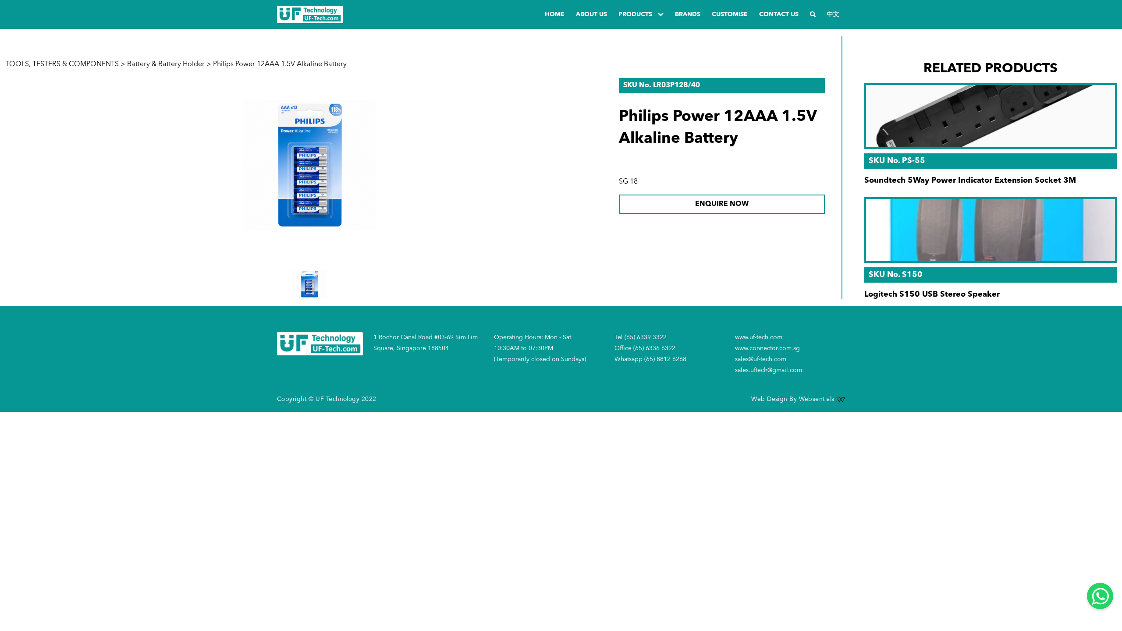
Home (555, 14)
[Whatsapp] (1100, 596)
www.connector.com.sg (767, 348)
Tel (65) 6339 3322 (640, 337)
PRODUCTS (636, 14)
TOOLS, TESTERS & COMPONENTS (62, 64)
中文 (833, 14)
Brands (687, 14)
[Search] (812, 15)
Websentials (817, 399)
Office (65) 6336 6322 (644, 348)
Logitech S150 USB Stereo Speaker (932, 294)
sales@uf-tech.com (760, 359)
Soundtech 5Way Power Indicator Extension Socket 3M (970, 180)
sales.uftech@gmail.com (768, 370)
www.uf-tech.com (758, 337)
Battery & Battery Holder (166, 64)
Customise (730, 14)
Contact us (779, 14)
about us (591, 14)
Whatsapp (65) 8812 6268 (650, 359)
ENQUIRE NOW (722, 204)
